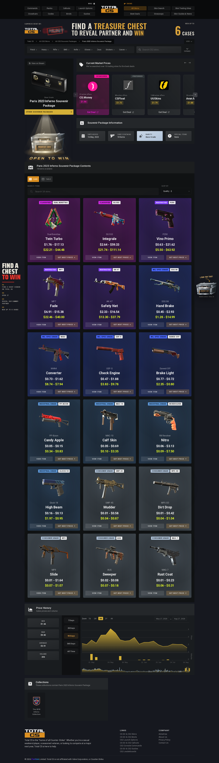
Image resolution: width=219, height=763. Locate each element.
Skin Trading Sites (183, 8)
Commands (32, 8)
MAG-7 (165, 570)
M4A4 (54, 368)
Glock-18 (54, 503)
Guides (87, 14)
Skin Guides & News (183, 14)
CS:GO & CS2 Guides (129, 748)
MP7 (54, 301)
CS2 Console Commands (131, 746)
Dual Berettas (53, 234)
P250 (165, 234)
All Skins (135, 8)
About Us (163, 737)
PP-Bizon (53, 435)
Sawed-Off (165, 368)
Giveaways (158, 14)
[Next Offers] (189, 63)
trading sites (113, 66)
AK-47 (109, 301)
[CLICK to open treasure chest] (49, 138)
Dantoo (35, 759)
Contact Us (163, 743)
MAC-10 (110, 435)
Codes (51, 14)
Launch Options (85, 8)
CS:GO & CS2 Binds (128, 737)
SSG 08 (165, 301)
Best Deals (135, 14)
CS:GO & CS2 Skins (128, 734)
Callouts (66, 8)
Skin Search (159, 8)
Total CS (30, 41)
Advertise (163, 734)
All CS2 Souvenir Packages (66, 41)
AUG (109, 570)
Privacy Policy (164, 740)
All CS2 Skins (44, 41)
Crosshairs (33, 14)
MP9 (54, 570)
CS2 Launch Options (129, 740)
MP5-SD (165, 503)
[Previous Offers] (185, 63)
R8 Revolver (165, 435)
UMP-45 (109, 503)
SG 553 (109, 234)
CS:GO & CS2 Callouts (129, 743)
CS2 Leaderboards (128, 751)
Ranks (49, 8)
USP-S (109, 368)
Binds (68, 14)
